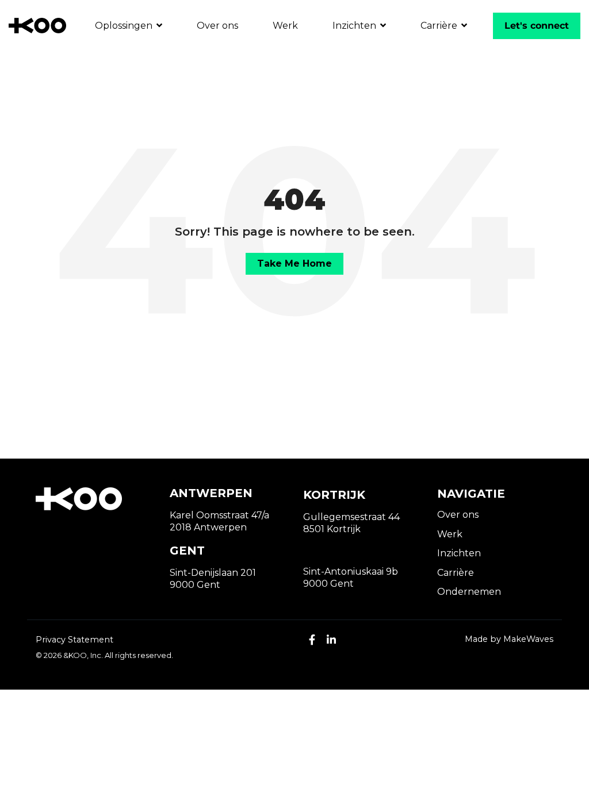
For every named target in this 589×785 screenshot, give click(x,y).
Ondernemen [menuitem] (469, 591)
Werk (285, 25)
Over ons (217, 25)
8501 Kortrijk (332, 529)
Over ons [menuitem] (458, 514)
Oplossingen (125, 25)
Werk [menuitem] (449, 534)
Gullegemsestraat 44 (351, 516)
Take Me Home (294, 263)
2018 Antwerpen (208, 527)
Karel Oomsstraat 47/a (219, 515)
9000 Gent (195, 584)
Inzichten (355, 25)
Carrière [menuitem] (455, 572)
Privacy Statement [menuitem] (74, 639)
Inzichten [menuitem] (459, 553)
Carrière (440, 25)
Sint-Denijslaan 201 (213, 572)
